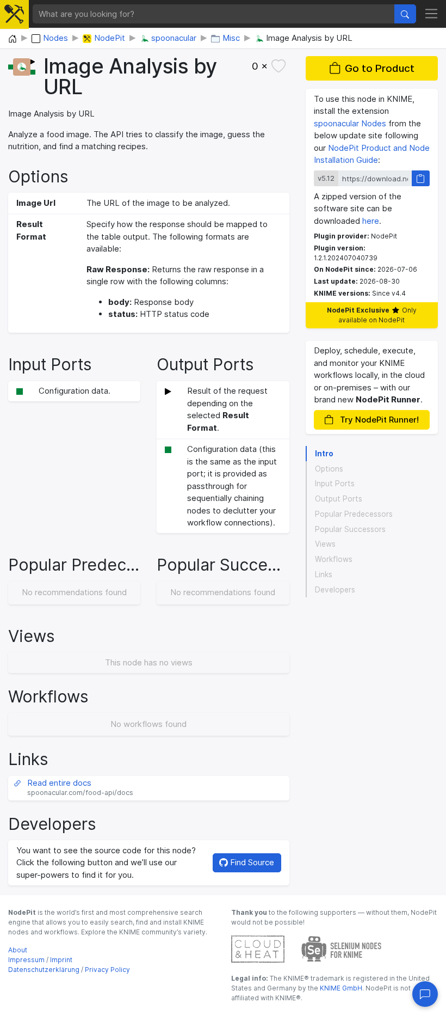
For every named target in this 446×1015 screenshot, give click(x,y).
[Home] (12, 39)
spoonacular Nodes (350, 123)
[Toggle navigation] (431, 14)
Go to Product (379, 68)
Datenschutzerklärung (43, 969)
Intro (324, 453)
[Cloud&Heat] (257, 948)
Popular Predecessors (354, 514)
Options (329, 468)
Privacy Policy (107, 969)
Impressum (26, 960)
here (370, 221)
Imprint (61, 960)
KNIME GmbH (340, 988)
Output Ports (338, 498)
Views (325, 544)
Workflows (333, 559)
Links (323, 574)
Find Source (251, 862)
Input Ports (335, 483)
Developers (335, 589)
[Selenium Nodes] (341, 948)
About (17, 950)
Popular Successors (350, 529)
